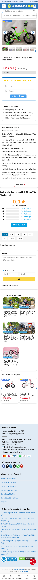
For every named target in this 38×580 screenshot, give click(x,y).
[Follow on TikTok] (7, 466)
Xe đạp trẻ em (17, 16)
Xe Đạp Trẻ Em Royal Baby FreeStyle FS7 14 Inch (9, 395)
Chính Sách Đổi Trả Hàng (9, 498)
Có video (11, 238)
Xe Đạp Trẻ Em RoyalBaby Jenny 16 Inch (27, 395)
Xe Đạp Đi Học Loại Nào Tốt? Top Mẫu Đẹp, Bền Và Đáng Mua (10, 314)
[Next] (33, 32)
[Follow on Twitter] (10, 466)
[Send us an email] (14, 466)
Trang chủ (7, 16)
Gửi (19, 279)
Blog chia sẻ (5, 502)
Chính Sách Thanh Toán (9, 490)
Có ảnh (20, 238)
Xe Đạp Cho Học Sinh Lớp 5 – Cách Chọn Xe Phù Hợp (27, 313)
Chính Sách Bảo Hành (8, 486)
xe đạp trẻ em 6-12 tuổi (30, 16)
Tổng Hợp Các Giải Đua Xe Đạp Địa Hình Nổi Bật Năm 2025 (27, 338)
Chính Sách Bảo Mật (8, 494)
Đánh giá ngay (19, 225)
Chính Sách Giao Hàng (8, 482)
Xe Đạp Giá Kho (19, 569)
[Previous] (5, 32)
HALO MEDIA (24, 571)
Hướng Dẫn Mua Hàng (8, 479)
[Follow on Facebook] (3, 466)
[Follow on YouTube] (21, 466)
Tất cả (5, 234)
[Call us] (18, 466)
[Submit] (34, 11)
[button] (4, 6)
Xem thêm (20, 185)
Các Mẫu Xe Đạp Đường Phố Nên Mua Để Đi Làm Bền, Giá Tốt (11, 339)
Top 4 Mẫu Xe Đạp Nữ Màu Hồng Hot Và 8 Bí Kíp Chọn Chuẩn (11, 363)
